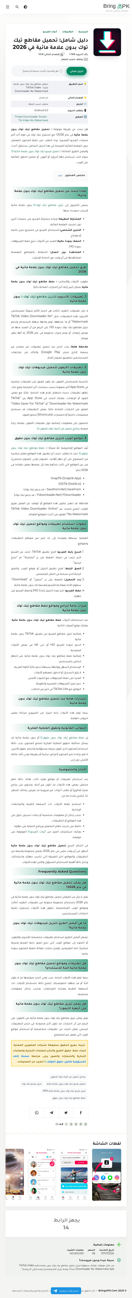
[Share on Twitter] (66, 1113)
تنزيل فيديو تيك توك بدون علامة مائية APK (64, 1090)
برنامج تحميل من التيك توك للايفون (60, 428)
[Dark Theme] (25, 7)
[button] (77, 71)
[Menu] (7, 7)
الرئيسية (83, 31)
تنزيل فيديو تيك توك (32, 1083)
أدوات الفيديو (50, 31)
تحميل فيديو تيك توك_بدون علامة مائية (66, 1083)
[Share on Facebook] (80, 1113)
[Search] (17, 7)
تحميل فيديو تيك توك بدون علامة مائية (36, 151)
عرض (60, 175)
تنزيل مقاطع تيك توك (49, 205)
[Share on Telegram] (51, 1113)
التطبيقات (67, 31)
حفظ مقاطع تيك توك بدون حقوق (63, 737)
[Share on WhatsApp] (37, 1113)
